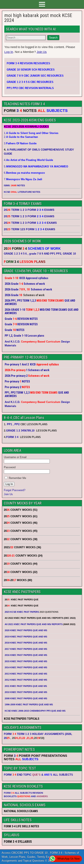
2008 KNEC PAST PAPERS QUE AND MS (26, 698)
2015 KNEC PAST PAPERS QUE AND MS (26, 661)
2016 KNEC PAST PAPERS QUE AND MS (26, 655)
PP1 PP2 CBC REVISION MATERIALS (30, 88)
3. (20, 143)
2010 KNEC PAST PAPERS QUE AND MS (26, 692)
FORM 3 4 (12, 437)
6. (24, 172)
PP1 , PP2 (13, 424)
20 (7, 738)
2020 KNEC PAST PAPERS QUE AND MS (26, 630)
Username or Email (15, 457)
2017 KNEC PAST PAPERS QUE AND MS (26, 649)
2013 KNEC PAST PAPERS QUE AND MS (26, 673)
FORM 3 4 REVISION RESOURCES (28, 63)
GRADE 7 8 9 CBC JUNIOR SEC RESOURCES (35, 75)
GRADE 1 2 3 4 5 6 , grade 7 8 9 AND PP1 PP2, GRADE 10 (40, 253)
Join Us (42, 52)
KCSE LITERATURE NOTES (22, 192)
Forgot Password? (14, 490)
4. (28, 160)
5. (36, 166)
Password (9, 467)
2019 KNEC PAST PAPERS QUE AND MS (26, 636)
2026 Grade (12, 295)
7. (23, 179)
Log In (8, 52)
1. (31, 133)
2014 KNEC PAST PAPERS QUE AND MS (26, 667)
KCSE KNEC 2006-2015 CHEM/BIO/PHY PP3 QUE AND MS (35, 711)
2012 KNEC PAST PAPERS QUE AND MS (26, 680)
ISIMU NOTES (14, 185)
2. (21, 136)
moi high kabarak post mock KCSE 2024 (38, 18)
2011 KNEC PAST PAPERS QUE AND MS (26, 686)
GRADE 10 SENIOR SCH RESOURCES (31, 69)
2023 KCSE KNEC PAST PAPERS (22, 612)
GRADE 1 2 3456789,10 (20, 430)
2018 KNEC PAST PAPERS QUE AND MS (26, 642)
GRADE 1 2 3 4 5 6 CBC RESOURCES (30, 82)
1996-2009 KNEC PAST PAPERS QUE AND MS (29, 704)
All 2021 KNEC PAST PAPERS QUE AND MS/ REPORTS (34, 624)
